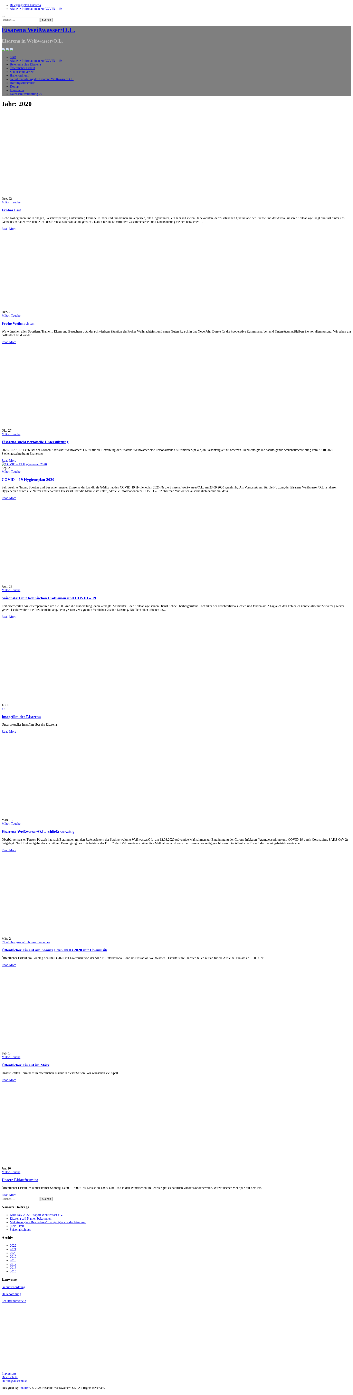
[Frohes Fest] (57, 195)
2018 (13, 1260)
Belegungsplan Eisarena (25, 5)
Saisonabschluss (20, 1229)
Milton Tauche (11, 202)
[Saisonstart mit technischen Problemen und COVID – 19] (57, 582)
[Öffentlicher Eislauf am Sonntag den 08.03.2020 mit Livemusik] (57, 935)
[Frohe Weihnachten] (57, 308)
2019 (13, 1256)
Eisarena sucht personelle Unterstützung (35, 442)
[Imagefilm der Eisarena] (57, 701)
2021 (13, 1249)
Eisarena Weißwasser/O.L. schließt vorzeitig (38, 831)
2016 (13, 1267)
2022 (13, 1245)
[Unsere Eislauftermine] (57, 1164)
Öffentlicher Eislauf (22, 68)
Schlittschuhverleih (22, 71)
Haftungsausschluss (22, 83)
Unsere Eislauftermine (20, 1180)
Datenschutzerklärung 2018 (27, 94)
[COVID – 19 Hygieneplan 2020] (24, 464)
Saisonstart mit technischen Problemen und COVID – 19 (49, 598)
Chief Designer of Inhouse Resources (26, 942)
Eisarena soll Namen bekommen (30, 1218)
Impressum (17, 90)
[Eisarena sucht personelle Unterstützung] (57, 427)
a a (3, 708)
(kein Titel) (17, 1226)
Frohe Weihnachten (18, 323)
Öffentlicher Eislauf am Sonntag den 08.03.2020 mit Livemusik (54, 950)
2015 (13, 1271)
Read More (9, 228)
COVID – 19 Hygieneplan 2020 (28, 479)
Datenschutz (10, 1377)
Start (13, 57)
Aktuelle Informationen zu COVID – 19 (36, 8)
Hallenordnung (19, 75)
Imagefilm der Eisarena (21, 717)
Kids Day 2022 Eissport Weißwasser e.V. (36, 1215)
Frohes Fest (11, 210)
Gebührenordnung (13, 1287)
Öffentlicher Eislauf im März (25, 1065)
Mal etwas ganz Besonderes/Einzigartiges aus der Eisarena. (48, 1222)
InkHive (24, 1387)
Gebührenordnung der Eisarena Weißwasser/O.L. (42, 79)
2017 (13, 1264)
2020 (13, 1253)
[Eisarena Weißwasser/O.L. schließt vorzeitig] (57, 816)
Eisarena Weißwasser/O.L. (38, 30)
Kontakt (15, 86)
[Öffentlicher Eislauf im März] (57, 1049)
